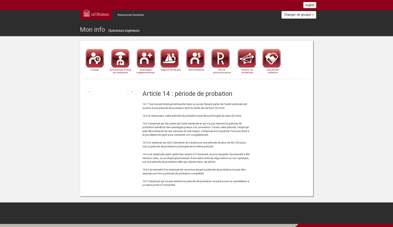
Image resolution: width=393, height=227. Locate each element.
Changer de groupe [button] (298, 15)
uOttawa (96, 13)
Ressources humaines (131, 14)
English (310, 5)
